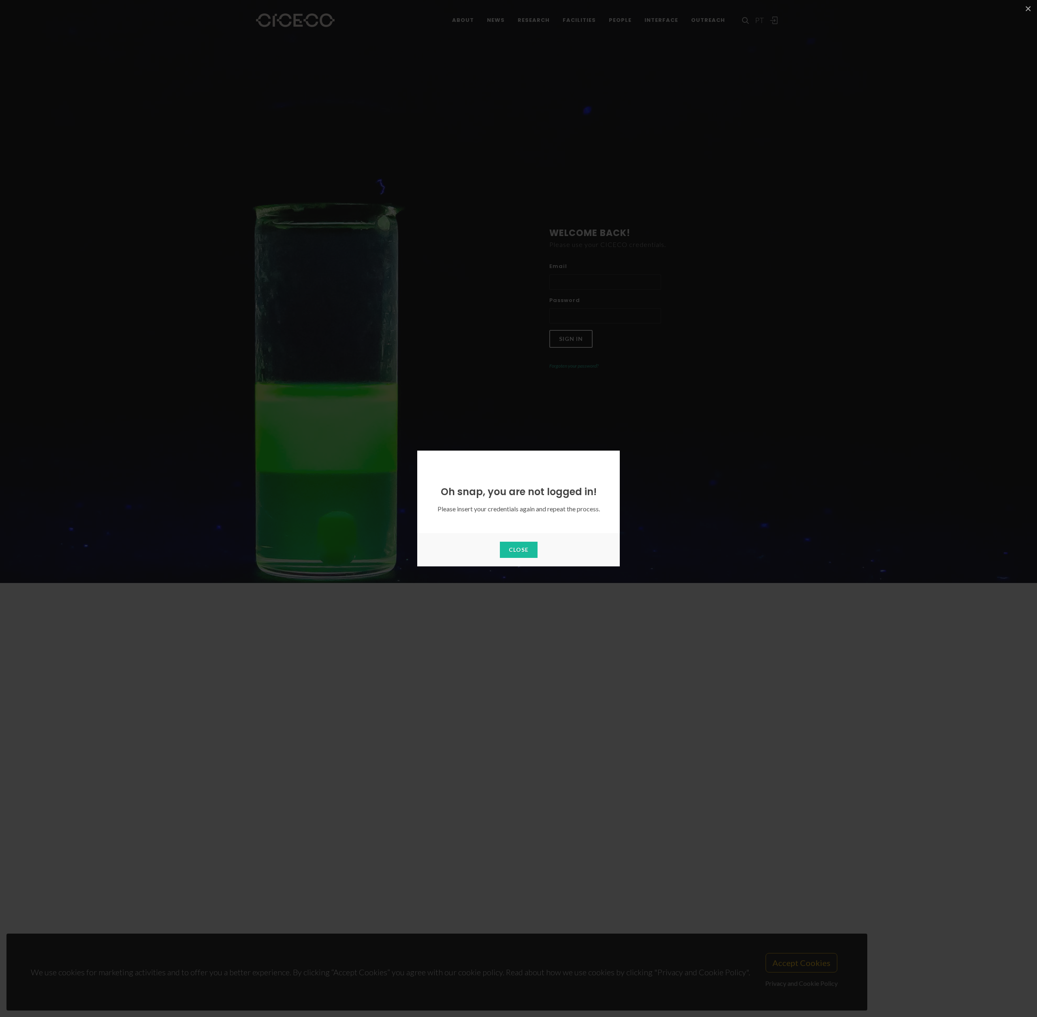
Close (519, 549)
